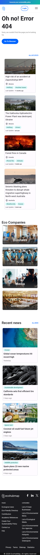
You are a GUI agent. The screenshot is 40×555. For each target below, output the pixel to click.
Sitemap (22, 547)
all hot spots (33, 55)
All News (35, 323)
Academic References (10, 518)
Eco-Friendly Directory (10, 511)
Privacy (8, 547)
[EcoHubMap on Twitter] (36, 495)
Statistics (30, 547)
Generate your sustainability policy (20, 2)
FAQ (3, 531)
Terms (15, 547)
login (24, 8)
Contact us (6, 527)
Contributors (6, 514)
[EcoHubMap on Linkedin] (31, 495)
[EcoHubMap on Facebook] (26, 495)
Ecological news (8, 507)
